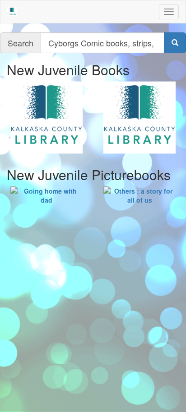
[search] (175, 42)
